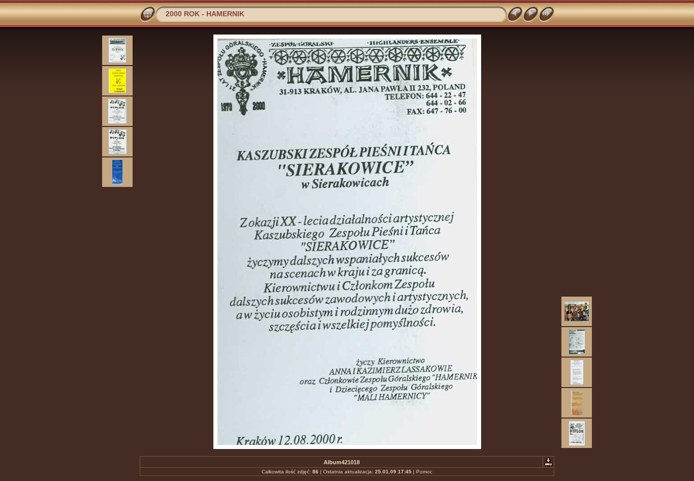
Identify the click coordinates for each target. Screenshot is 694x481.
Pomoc (424, 471)
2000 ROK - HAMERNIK (205, 14)
